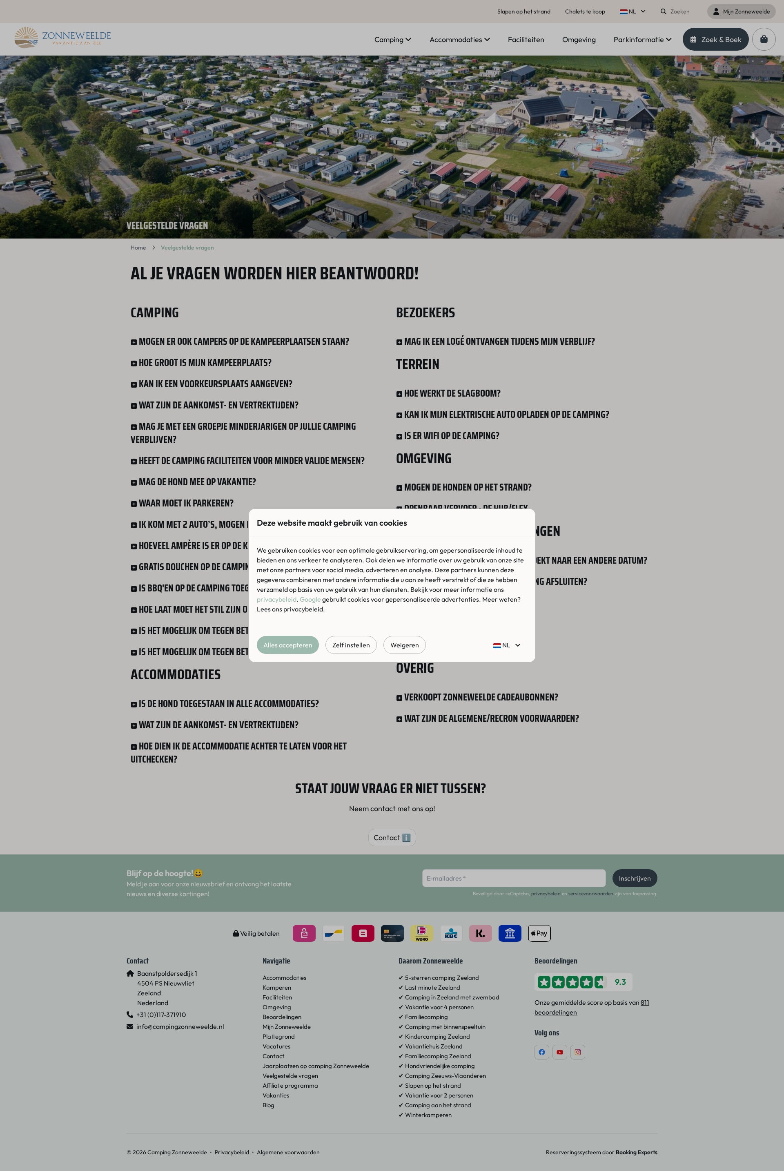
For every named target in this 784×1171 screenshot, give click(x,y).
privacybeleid (276, 599)
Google (310, 599)
